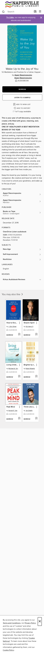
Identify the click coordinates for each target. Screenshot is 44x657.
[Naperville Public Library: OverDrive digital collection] (22, 4)
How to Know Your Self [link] (12, 323)
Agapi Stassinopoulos (23, 75)
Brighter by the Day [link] (29, 365)
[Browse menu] (40, 11)
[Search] (3, 11)
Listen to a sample (22, 98)
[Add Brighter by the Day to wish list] (36, 376)
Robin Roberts (30, 369)
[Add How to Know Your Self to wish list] (19, 334)
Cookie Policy (8, 650)
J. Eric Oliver (12, 326)
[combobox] (17, 12)
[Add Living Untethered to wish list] (19, 376)
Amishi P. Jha (12, 411)
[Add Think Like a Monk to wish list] (36, 418)
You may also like (11, 294)
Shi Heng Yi (29, 326)
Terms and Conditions (12, 623)
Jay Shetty (29, 411)
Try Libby (10, 17)
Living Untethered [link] (12, 365)
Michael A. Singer (13, 369)
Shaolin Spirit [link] (29, 323)
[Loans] (35, 12)
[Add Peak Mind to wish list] (19, 418)
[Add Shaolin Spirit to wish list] (36, 334)
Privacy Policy (30, 623)
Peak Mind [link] (10, 407)
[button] (22, 89)
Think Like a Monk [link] (29, 407)
